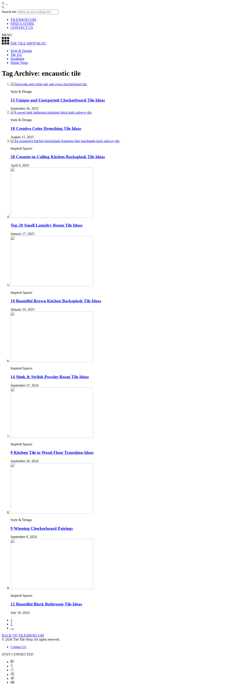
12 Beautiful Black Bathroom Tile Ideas (46, 604)
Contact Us (18, 647)
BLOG (28, 43)
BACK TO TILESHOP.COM (23, 635)
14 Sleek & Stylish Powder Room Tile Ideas (50, 376)
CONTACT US (22, 27)
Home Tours (19, 62)
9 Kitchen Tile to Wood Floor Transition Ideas (52, 452)
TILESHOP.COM (23, 20)
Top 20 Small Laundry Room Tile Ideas (46, 225)
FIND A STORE (22, 23)
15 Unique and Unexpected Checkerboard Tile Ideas (58, 100)
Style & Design (21, 51)
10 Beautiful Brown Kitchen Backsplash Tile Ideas (56, 301)
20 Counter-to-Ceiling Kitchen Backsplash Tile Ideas (58, 156)
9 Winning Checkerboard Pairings (42, 528)
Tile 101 (16, 55)
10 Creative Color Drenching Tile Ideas (46, 128)
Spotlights (17, 59)
